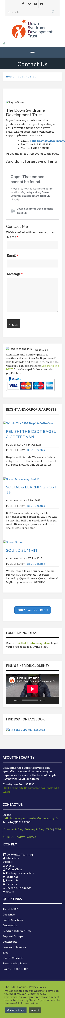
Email (12, 255)
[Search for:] (32, 12)
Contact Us (10, 925)
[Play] (10, 700)
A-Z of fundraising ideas (34, 643)
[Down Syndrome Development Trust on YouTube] (35, 4)
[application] (32, 689)
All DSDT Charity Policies (19, 837)
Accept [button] (35, 1010)
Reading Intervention (17, 931)
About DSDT (10, 909)
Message (15, 274)
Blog (5, 952)
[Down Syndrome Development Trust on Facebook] (23, 4)
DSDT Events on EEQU (32, 610)
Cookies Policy (13, 829)
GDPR (58, 829)
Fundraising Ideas (15, 963)
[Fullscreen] (54, 700)
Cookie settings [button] (15, 1010)
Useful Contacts (13, 958)
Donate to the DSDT (15, 969)
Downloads (10, 941)
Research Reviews (14, 947)
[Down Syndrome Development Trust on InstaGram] (42, 4)
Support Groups (13, 936)
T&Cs (49, 829)
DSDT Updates (36, 450)
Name (12, 236)
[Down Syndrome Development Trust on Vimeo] (29, 4)
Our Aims (9, 914)
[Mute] (49, 700)
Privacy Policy (34, 829)
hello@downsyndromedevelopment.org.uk (30, 818)
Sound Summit (22, 550)
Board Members (13, 920)
